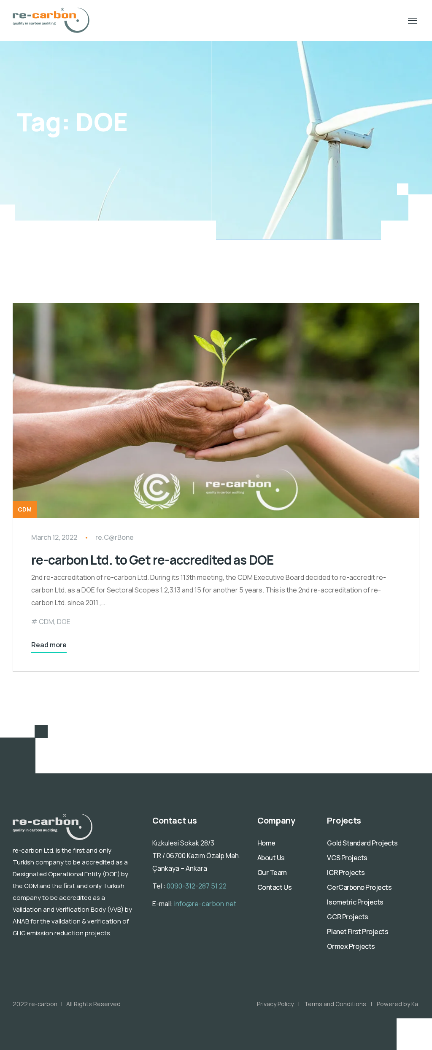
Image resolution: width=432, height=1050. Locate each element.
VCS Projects (347, 857)
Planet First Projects (357, 931)
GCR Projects (347, 916)
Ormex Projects (351, 946)
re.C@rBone (114, 537)
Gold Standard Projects (362, 843)
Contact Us (274, 887)
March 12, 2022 (54, 537)
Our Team (272, 872)
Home (266, 843)
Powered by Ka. (398, 1004)
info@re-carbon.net (205, 903)
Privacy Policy (275, 1004)
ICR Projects (345, 872)
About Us (271, 857)
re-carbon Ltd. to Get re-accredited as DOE (152, 559)
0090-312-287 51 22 (197, 886)
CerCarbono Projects (359, 887)
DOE (63, 621)
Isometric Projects (355, 902)
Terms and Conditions (335, 1004)
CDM (25, 509)
